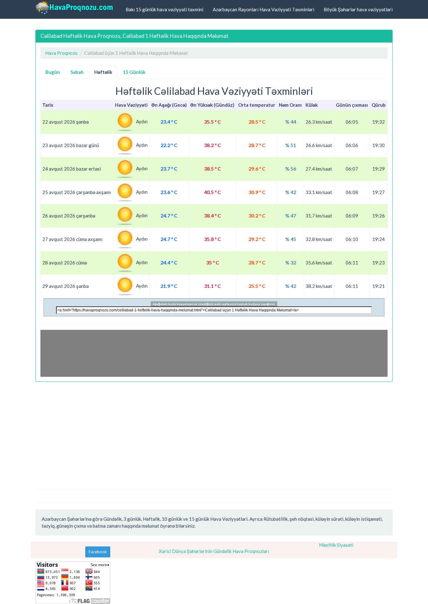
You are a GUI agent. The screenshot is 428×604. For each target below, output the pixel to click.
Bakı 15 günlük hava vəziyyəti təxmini (164, 9)
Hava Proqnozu (61, 53)
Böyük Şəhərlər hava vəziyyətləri (358, 9)
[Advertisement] (214, 432)
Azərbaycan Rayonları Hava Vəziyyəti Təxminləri (263, 9)
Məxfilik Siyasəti (336, 545)
